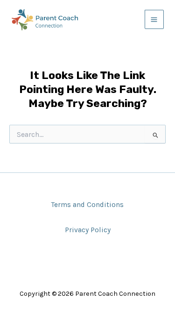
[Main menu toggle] (154, 19)
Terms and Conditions (87, 204)
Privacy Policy (88, 230)
